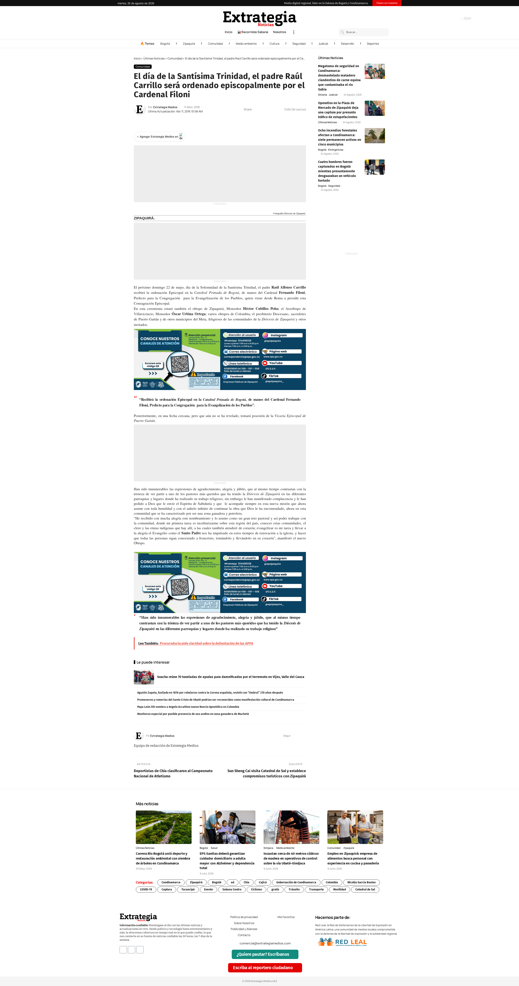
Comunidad (215, 43)
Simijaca (268, 848)
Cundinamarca (171, 882)
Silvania (322, 94)
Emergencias (335, 149)
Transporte (316, 889)
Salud (214, 848)
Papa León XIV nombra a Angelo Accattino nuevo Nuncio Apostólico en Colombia (188, 707)
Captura (167, 889)
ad (232, 882)
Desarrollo (347, 43)
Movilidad (339, 889)
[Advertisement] (220, 173)
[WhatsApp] (457, 19)
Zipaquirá (189, 43)
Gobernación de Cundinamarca (296, 882)
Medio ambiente (246, 43)
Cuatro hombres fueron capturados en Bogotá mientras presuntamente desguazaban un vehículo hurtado (337, 171)
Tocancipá (188, 889)
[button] (294, 32)
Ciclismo (256, 889)
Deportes (373, 43)
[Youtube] (140, 949)
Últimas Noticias (154, 58)
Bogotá (165, 43)
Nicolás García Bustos (361, 882)
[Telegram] (453, 19)
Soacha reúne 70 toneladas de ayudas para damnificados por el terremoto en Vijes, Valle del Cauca (230, 677)
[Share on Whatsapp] (262, 109)
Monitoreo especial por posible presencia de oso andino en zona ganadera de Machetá (193, 714)
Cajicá (263, 882)
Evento (208, 889)
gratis (275, 889)
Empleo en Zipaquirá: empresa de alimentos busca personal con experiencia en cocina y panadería (353, 858)
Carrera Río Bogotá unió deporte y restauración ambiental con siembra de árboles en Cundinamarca (163, 858)
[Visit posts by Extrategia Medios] (140, 109)
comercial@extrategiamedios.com (265, 943)
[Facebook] (437, 19)
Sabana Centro (231, 889)
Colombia (332, 882)
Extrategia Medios (165, 107)
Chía (246, 882)
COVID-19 (146, 889)
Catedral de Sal (365, 889)
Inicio (137, 58)
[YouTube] (441, 19)
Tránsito (294, 889)
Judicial (323, 43)
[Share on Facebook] (256, 109)
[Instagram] (445, 19)
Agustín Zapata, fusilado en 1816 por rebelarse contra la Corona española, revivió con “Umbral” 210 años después (210, 692)
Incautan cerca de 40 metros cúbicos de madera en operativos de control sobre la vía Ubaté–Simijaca (291, 858)
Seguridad (299, 43)
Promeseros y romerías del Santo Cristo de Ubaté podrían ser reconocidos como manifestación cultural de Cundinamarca (215, 700)
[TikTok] (449, 19)
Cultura (274, 43)
